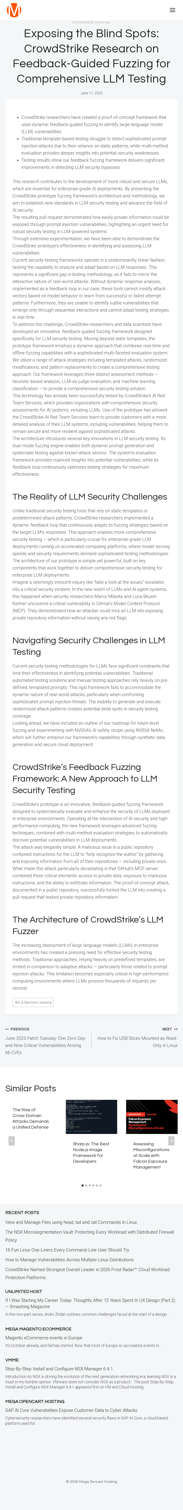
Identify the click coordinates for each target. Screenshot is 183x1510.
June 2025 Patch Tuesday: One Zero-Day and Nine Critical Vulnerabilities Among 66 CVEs (45, 1041)
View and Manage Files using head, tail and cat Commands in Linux (71, 1222)
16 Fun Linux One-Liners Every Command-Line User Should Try (67, 1250)
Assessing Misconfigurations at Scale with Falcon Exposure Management (151, 1155)
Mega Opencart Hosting (34, 1401)
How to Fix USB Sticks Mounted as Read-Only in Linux (138, 1037)
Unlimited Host (23, 1291)
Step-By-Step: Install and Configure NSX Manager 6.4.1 (59, 1368)
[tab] (82, 1185)
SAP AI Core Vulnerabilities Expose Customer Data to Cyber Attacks (71, 1410)
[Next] (171, 1141)
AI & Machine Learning (33, 1002)
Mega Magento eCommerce (38, 1329)
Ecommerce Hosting (91, 22)
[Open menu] (172, 9)
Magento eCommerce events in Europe (43, 1337)
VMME (12, 1360)
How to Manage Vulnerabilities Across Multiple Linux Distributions (69, 1259)
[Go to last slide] (11, 1141)
